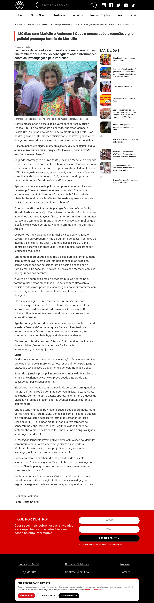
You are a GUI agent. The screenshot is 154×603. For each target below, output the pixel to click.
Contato (125, 572)
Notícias (59, 15)
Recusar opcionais (46, 596)
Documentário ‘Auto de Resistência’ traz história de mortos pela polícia (124, 167)
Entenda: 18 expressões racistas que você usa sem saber (123, 127)
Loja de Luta (28, 572)
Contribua (78, 15)
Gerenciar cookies (69, 596)
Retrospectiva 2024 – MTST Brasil (124, 100)
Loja (119, 15)
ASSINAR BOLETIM (109, 538)
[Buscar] (92, 5)
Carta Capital (31, 502)
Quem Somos (39, 15)
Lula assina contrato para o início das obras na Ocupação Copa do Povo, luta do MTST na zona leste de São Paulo (125, 113)
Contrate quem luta (77, 572)
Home (20, 15)
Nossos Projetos (100, 15)
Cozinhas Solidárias (77, 564)
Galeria (133, 15)
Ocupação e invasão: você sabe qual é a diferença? (125, 181)
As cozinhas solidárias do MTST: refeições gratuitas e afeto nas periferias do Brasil (124, 154)
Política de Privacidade (93, 590)
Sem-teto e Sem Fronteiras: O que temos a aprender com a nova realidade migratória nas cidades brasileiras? (124, 73)
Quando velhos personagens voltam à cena (124, 59)
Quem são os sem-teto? (122, 86)
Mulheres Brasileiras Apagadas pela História (125, 140)
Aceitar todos (26, 596)
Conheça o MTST (29, 564)
